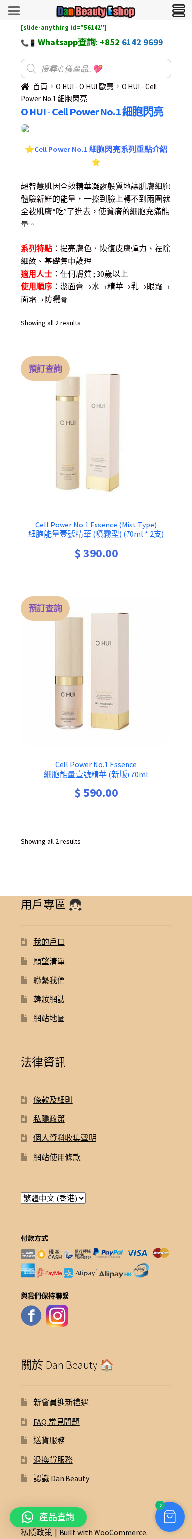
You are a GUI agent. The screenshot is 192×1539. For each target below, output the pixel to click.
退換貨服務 (53, 1459)
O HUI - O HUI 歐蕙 (85, 86)
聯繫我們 (49, 980)
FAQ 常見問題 (56, 1421)
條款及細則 (53, 1100)
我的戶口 (49, 942)
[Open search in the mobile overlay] (96, 68)
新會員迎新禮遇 (61, 1402)
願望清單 (49, 961)
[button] (170, 1517)
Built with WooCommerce (102, 1532)
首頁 (40, 86)
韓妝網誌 (49, 999)
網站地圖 (49, 1018)
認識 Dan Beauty (61, 1478)
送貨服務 (49, 1440)
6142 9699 (142, 42)
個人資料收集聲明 (64, 1138)
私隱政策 (49, 1119)
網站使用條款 (57, 1157)
